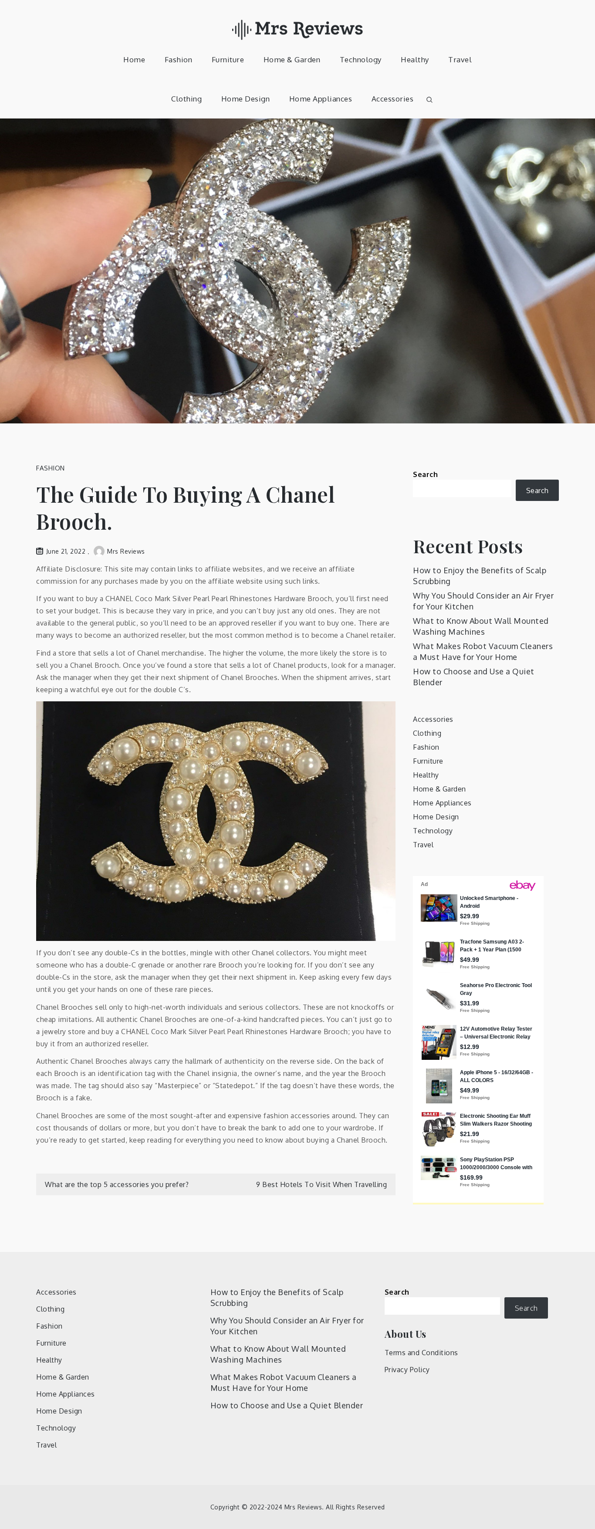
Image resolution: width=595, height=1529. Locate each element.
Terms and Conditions (421, 1352)
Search (425, 474)
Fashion (179, 59)
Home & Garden (292, 59)
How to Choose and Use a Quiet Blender (286, 1405)
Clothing (186, 98)
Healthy (415, 59)
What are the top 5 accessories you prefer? (117, 1184)
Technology (361, 59)
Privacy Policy (407, 1369)
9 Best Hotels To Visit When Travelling (321, 1184)
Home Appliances (320, 98)
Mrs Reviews (126, 551)
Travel (460, 59)
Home (134, 59)
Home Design (245, 98)
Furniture (228, 59)
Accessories (393, 98)
